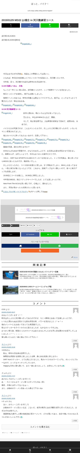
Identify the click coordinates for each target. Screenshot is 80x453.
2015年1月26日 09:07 (8, 312)
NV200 (30, 225)
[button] (69, 25)
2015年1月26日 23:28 (8, 347)
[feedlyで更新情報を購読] (59, 246)
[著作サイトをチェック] (21, 246)
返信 (75, 340)
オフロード (7, 225)
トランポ (37, 225)
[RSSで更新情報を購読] (40, 251)
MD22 (23, 225)
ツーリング (16, 225)
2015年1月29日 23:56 (8, 398)
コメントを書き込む (40, 427)
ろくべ (4, 344)
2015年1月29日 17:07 (8, 376)
